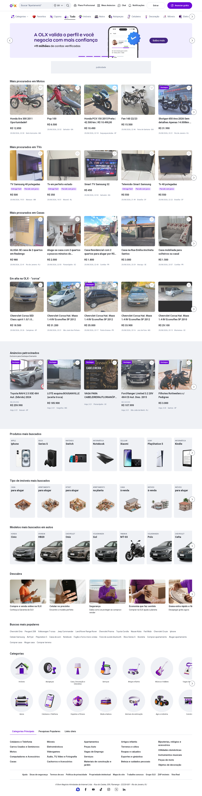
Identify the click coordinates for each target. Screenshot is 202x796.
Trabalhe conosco (135, 774)
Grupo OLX (151, 774)
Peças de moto (166, 760)
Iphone (173, 631)
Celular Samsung (17, 637)
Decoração (154, 16)
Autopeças (118, 16)
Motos (13, 751)
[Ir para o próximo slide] (194, 112)
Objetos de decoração (169, 765)
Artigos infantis (129, 742)
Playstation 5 (41, 637)
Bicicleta (141, 637)
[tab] (23, 731)
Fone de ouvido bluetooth (110, 637)
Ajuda (24, 774)
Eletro (186, 16)
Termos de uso (57, 774)
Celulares (136, 16)
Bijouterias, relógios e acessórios (169, 743)
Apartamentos (91, 742)
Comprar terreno (44, 642)
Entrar (156, 5)
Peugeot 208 (30, 631)
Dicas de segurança (39, 774)
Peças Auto (90, 746)
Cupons (57, 16)
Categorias (20, 16)
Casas (13, 761)
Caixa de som (55, 637)
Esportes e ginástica (131, 756)
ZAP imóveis (163, 774)
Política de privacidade (76, 774)
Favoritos (41, 16)
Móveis (171, 16)
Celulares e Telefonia (21, 742)
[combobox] (45, 5)
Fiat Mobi (148, 631)
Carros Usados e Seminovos (24, 746)
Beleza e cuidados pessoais (135, 761)
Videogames (53, 751)
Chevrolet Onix (16, 631)
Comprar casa (16, 642)
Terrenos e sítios (130, 746)
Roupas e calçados (131, 751)
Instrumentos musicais (170, 755)
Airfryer (30, 637)
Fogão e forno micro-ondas (85, 637)
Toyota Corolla (122, 631)
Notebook (67, 637)
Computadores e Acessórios (25, 756)
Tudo (72, 16)
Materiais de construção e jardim (97, 763)
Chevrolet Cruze (161, 631)
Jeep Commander (65, 631)
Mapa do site (119, 774)
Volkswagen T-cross (46, 631)
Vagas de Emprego (94, 751)
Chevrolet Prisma (106, 631)
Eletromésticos (55, 746)
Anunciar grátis (182, 5)
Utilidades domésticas (169, 750)
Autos (102, 16)
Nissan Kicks (136, 631)
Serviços (88, 756)
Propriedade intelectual (100, 774)
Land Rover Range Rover (86, 631)
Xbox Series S (129, 637)
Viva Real (175, 774)
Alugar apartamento (178, 637)
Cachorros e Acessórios (59, 761)
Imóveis (87, 16)
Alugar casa (29, 642)
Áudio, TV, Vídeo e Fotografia (62, 756)
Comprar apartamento (157, 637)
